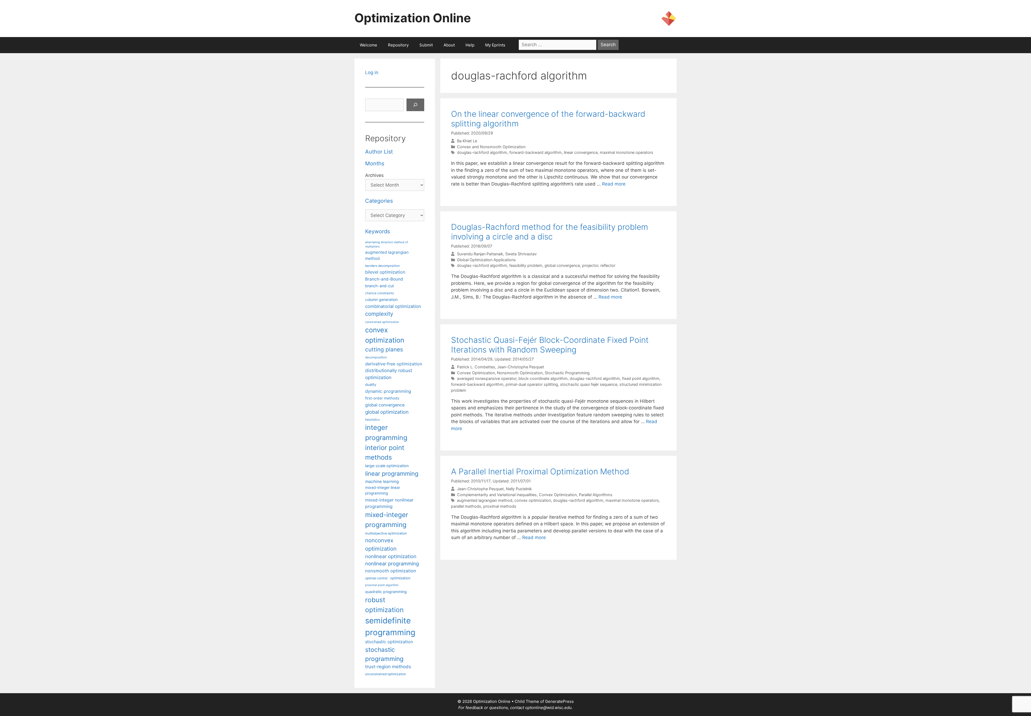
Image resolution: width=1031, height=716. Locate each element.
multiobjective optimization (386, 533)
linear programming (391, 473)
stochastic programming (384, 654)
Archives (374, 175)
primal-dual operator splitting (532, 384)
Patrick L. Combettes (476, 367)
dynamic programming (388, 391)
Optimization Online (412, 17)
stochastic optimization (389, 641)
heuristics (372, 419)
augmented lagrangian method (484, 500)
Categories (379, 201)
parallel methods (466, 506)
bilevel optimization (385, 272)
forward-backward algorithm (535, 152)
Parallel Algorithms (595, 494)
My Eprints (495, 45)
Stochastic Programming (567, 372)
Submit (426, 45)
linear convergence (581, 152)
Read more (614, 184)
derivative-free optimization (393, 363)
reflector (607, 265)
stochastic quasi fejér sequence (588, 384)
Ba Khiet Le (467, 141)
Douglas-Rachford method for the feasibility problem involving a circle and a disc (549, 231)
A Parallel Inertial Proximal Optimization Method (540, 471)
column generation (381, 299)
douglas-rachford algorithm (482, 152)
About (449, 45)
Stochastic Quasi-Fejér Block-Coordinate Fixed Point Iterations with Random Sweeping (550, 344)
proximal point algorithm (381, 585)
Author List (379, 151)
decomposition (376, 357)
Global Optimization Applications (486, 259)
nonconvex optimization (381, 544)
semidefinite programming (390, 626)
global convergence (562, 265)
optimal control (376, 578)
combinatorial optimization (393, 306)
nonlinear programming (392, 563)
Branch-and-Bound (384, 279)
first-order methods (382, 398)
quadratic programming (386, 591)
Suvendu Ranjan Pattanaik (480, 254)
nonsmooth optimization (390, 570)
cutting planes (384, 349)
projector (590, 265)
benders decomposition (382, 266)
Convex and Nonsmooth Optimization (491, 146)
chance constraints (379, 293)
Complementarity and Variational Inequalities (497, 494)
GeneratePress (559, 701)
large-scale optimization (387, 465)
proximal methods (499, 506)
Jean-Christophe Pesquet (520, 367)
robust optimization (384, 605)
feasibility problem (525, 265)
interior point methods (384, 452)
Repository (398, 45)
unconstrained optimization (385, 674)
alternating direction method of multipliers (386, 244)
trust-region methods (388, 666)
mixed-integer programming (386, 520)
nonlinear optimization (390, 556)
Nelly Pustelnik (519, 488)
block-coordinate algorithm (543, 378)
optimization (400, 578)
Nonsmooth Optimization (520, 372)
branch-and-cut (379, 286)
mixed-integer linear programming (382, 490)
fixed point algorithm (640, 378)
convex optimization (532, 500)
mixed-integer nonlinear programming (389, 503)
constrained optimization (382, 322)
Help (470, 45)
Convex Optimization (476, 372)
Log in (371, 72)
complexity (379, 313)
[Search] (415, 105)
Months (374, 163)
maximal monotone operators (626, 152)
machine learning (382, 481)
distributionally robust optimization (388, 374)
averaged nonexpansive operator (486, 378)
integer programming (386, 432)
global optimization (387, 412)
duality (370, 384)
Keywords (377, 231)
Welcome (368, 45)
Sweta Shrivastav (521, 254)
